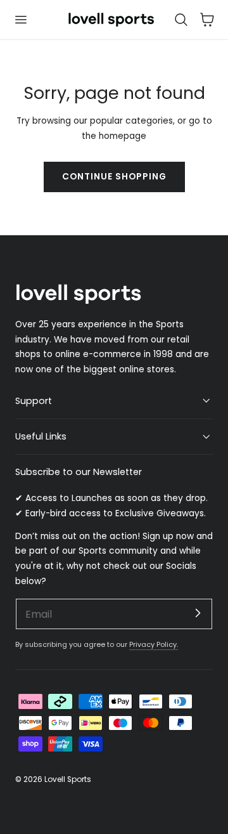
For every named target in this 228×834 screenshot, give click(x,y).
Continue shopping (114, 177)
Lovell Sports (67, 779)
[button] (20, 19)
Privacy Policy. (153, 644)
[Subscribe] (197, 613)
